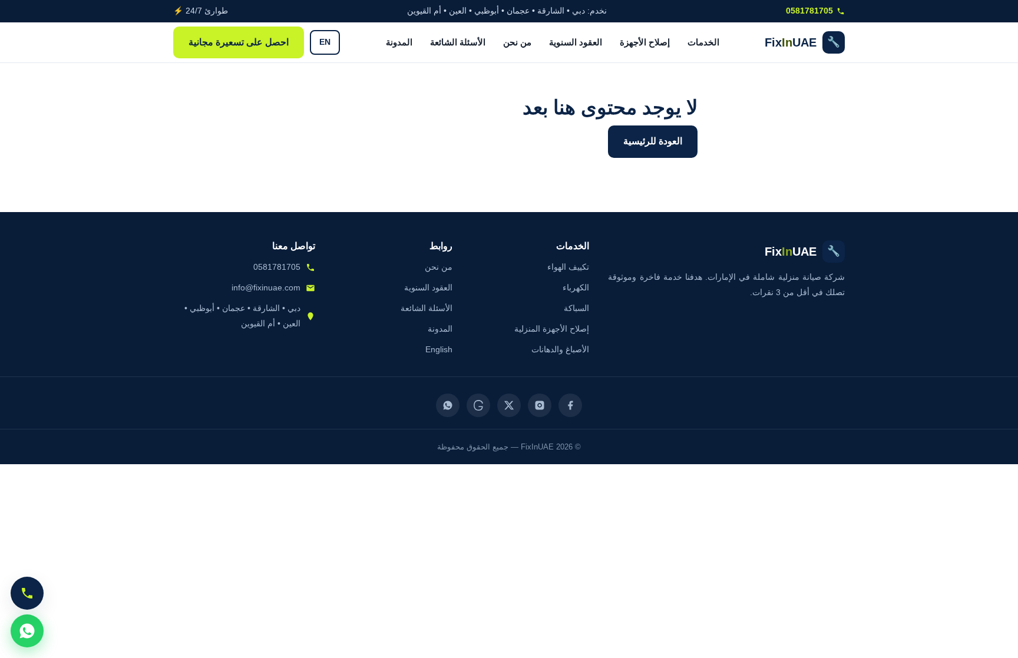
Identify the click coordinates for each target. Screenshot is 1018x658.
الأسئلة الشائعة (457, 42)
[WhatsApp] (448, 405)
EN (324, 42)
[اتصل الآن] (27, 593)
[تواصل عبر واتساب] (27, 630)
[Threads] (478, 405)
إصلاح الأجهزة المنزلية (551, 328)
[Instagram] (539, 405)
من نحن (517, 42)
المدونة (399, 42)
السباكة (576, 308)
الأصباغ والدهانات (560, 349)
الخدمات (703, 42)
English (438, 349)
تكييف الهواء (568, 267)
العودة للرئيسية (652, 141)
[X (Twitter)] (509, 405)
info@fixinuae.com (266, 287)
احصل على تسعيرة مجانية (239, 42)
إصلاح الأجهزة (645, 42)
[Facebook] (570, 405)
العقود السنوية (575, 42)
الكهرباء (576, 287)
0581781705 (809, 10)
